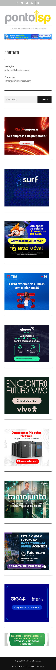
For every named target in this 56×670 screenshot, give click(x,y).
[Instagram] (22, 3)
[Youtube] (32, 3)
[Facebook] (17, 3)
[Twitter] (27, 3)
